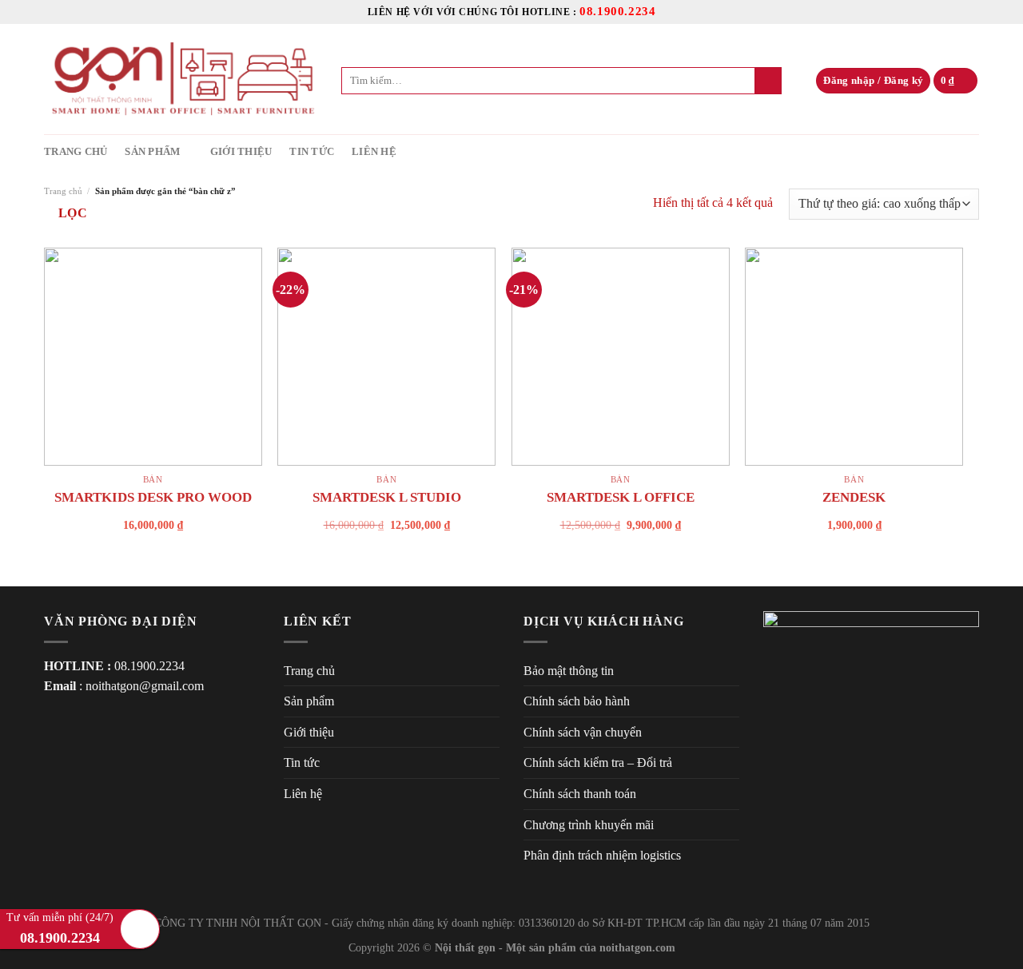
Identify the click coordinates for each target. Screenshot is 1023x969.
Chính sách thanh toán (579, 793)
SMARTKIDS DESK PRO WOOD (153, 497)
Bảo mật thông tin (568, 670)
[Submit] (768, 80)
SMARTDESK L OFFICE (621, 497)
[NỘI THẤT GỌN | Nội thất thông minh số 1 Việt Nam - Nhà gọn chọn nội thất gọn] (180, 79)
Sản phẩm (152, 151)
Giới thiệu (241, 151)
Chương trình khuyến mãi (588, 825)
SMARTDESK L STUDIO (386, 497)
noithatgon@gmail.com (145, 686)
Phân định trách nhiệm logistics (602, 855)
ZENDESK (854, 497)
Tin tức (311, 151)
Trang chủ (75, 151)
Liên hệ (374, 151)
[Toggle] (493, 701)
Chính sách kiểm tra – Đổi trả (597, 762)
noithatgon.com (637, 947)
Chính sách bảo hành (576, 701)
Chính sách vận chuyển (582, 732)
